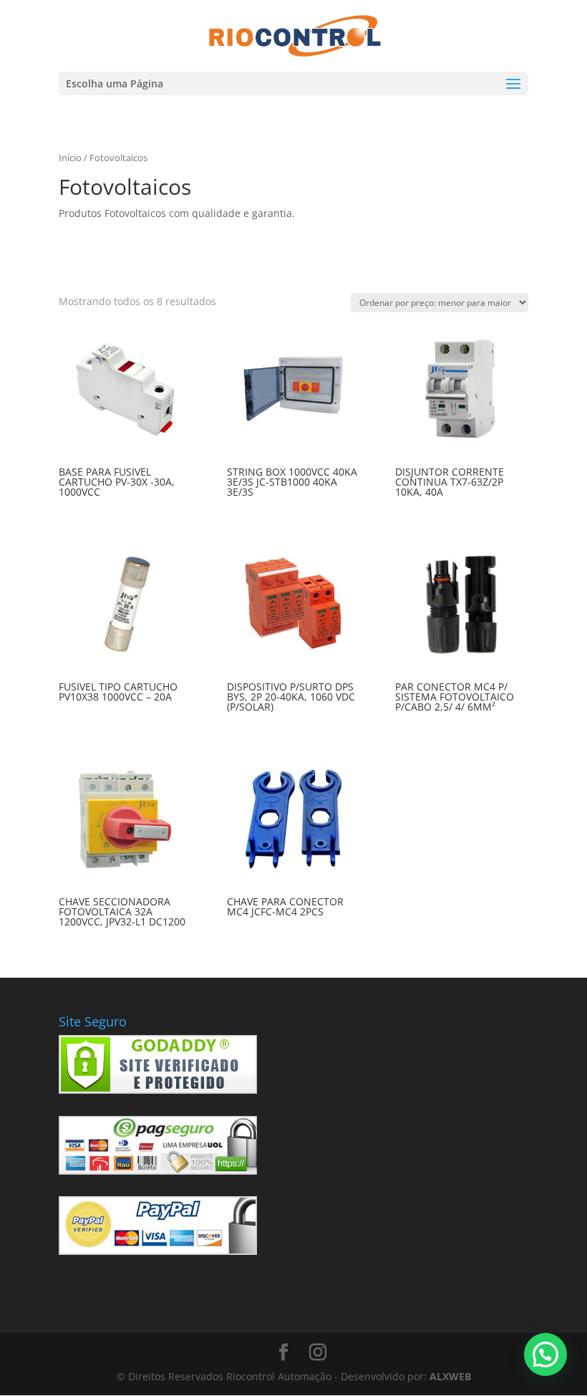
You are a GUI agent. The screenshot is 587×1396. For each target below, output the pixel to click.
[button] (545, 1354)
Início (70, 157)
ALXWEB (450, 1376)
